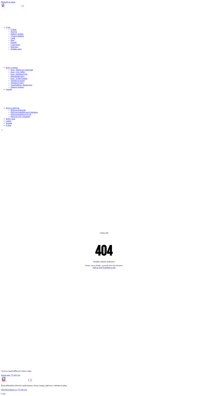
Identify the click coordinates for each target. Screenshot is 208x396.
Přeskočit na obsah (8, 2)
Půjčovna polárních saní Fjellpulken (24, 112)
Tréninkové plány (17, 83)
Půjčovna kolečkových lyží (21, 114)
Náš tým (14, 32)
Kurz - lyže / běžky (18, 72)
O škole (13, 29)
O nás (8, 27)
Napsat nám (5, 375)
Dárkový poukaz (17, 34)
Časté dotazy (15, 45)
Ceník (13, 38)
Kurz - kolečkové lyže (19, 74)
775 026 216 (15, 375)
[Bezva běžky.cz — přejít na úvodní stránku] (13, 7)
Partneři (13, 43)
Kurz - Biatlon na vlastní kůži (22, 70)
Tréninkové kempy (18, 81)
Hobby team (10, 119)
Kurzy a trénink (12, 68)
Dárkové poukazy (17, 87)
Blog (12, 40)
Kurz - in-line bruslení (19, 78)
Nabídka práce (16, 49)
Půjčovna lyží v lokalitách (20, 117)
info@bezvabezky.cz (9, 390)
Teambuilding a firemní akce (21, 85)
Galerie (8, 121)
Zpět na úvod (98, 268)
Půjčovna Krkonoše (18, 110)
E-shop (8, 125)
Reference (14, 47)
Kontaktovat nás (109, 268)
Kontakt (9, 123)
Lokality (9, 89)
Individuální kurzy (18, 76)
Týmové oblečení (17, 36)
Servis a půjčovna (13, 108)
